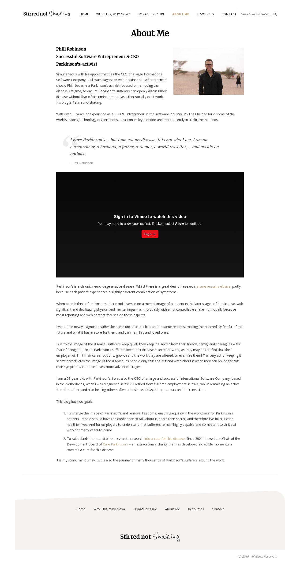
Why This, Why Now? (113, 14)
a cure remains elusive (213, 286)
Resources (205, 14)
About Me (180, 14)
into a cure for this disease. (164, 438)
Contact (228, 14)
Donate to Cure (151, 14)
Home (84, 14)
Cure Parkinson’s (115, 444)
